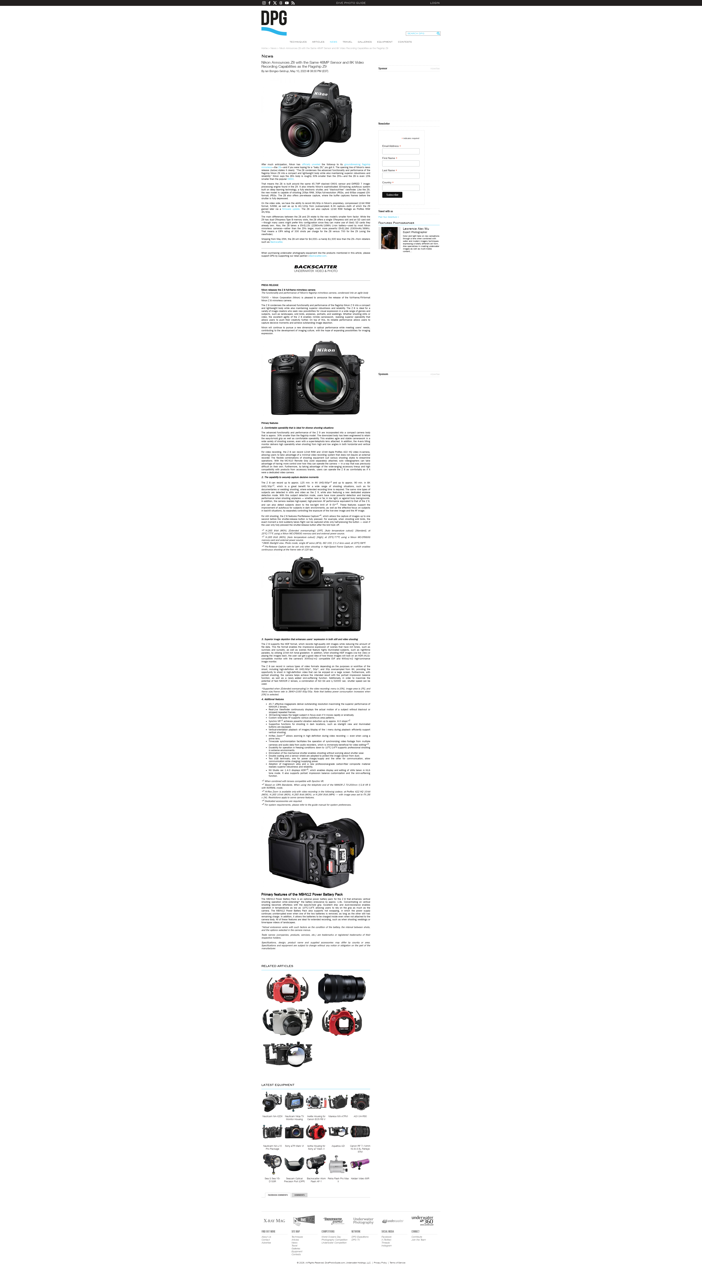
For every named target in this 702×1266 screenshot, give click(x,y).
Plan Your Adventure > (388, 217)
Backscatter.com (318, 255)
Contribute (417, 1236)
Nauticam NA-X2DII (272, 1116)
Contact (266, 1239)
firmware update (291, 209)
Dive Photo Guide (351, 2)
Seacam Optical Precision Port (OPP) (294, 1180)
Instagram (387, 1245)
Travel (347, 42)
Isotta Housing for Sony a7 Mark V (316, 1147)
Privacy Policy (380, 1262)
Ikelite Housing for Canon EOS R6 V (316, 1118)
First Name (389, 158)
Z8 (279, 167)
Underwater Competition (334, 1242)
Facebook (387, 1236)
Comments (300, 1195)
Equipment (384, 42)
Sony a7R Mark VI (294, 1145)
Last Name (389, 170)
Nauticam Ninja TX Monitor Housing (294, 1118)
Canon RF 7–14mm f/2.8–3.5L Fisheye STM (360, 1148)
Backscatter (276, 242)
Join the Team (419, 1239)
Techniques (298, 42)
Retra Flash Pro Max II (338, 1180)
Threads (386, 1242)
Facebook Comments (278, 1195)
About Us (266, 1236)
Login (435, 2)
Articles (318, 42)
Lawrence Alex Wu (416, 229)
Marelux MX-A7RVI (338, 1116)
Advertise (435, 68)
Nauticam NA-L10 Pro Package (272, 1147)
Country (388, 182)
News (333, 42)
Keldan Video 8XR (360, 1178)
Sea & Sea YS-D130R (272, 1180)
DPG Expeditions (360, 1236)
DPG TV (356, 1239)
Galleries (365, 42)
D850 (291, 179)
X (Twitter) (386, 1239)
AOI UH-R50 (360, 1116)
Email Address (391, 146)
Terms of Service (397, 1262)
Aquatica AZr (338, 1145)
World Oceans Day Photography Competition (335, 1238)
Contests (405, 42)
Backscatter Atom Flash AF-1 (316, 1180)
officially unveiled (311, 164)
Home (264, 48)
